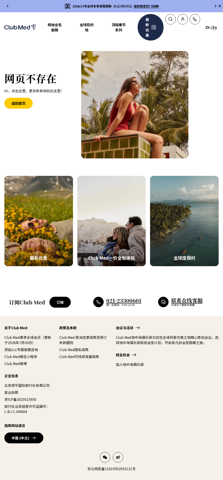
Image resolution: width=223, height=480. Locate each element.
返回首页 (18, 103)
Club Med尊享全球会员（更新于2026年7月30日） (27, 340)
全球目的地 (87, 27)
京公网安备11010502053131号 (111, 468)
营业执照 (11, 392)
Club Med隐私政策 (74, 349)
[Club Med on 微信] (105, 457)
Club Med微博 (15, 363)
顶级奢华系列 (119, 27)
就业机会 (123, 354)
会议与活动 (124, 327)
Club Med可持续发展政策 (79, 356)
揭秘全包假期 (55, 27)
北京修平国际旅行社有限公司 (27, 385)
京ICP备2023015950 (20, 399)
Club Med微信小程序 (20, 356)
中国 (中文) (20, 438)
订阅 (60, 302)
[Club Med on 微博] (118, 457)
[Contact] (195, 19)
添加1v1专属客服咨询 (21, 349)
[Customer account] (182, 19)
